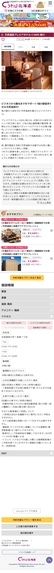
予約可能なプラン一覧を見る (27, 519)
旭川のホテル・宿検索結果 (11, 543)
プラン (20, 47)
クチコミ (20, 39)
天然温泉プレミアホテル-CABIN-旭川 (24, 34)
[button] (50, 68)
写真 (33, 47)
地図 (46, 47)
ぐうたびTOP (6, 541)
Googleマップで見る (27, 510)
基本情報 (7, 46)
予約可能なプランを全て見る (27, 277)
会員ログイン (41, 10)
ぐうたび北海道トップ (26, 552)
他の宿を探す (26, 533)
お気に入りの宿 (15, 10)
